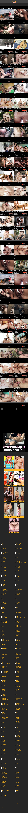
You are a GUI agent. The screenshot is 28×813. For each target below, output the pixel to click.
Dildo (17, 613)
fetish (3, 631)
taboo (3, 769)
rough (3, 740)
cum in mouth (5, 604)
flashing (4, 635)
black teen (4, 576)
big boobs (4, 566)
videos (17, 785)
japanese (4, 680)
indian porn (4, 672)
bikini (3, 571)
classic (3, 595)
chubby (17, 594)
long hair (4, 695)
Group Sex (4, 652)
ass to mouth (5, 554)
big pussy (4, 570)
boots (3, 580)
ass (3, 553)
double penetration (20, 617)
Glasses (4, 649)
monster (18, 703)
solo (17, 758)
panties (17, 721)
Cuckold (18, 602)
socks (3, 758)
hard (3, 657)
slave (3, 754)
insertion (4, 676)
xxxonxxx (4, 795)
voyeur (17, 786)
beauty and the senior (21, 562)
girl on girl (4, 648)
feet (3, 630)
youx (17, 796)
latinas (3, 689)
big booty (18, 566)
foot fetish (4, 636)
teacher (4, 771)
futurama (18, 640)
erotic (17, 622)
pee (17, 723)
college (18, 598)
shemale (4, 749)
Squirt (17, 762)
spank (3, 759)
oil (16, 714)
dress (3, 618)
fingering (18, 631)
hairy (17, 653)
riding (17, 737)
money (3, 703)
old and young (5, 717)
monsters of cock (20, 704)
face (17, 625)
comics (17, 599)
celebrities (4, 593)
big (16, 563)
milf (3, 700)
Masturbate (4, 698)
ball (17, 557)
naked (3, 708)
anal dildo (18, 549)
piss (17, 726)
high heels (18, 659)
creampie (4, 602)
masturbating (19, 698)
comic (3, 599)
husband (4, 668)
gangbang (4, 644)
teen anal (4, 772)
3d (2, 543)
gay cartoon (5, 645)
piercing (4, 726)
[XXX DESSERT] (14, 1)
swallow (18, 767)
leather (17, 689)
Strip (17, 764)
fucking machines (6, 640)
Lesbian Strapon (19, 691)
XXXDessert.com (8, 807)
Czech (3, 608)
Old (17, 716)
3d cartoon (18, 543)
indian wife (4, 675)
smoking (18, 757)
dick (3, 613)
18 (16, 540)
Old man (17, 717)
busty (3, 585)
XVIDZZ (4, 4)
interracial (18, 676)
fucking (17, 639)
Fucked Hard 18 (5, 639)
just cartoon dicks (20, 682)
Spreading (4, 762)
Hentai (3, 659)
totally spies (5, 778)
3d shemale (18, 544)
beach (3, 561)
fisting (17, 634)
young (3, 796)
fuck (17, 638)
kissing (3, 685)
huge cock (4, 666)
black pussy (18, 575)
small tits (4, 757)
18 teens (4, 542)
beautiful (18, 561)
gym (17, 652)
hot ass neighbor (6, 663)
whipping (18, 790)
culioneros (4, 603)
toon (17, 776)
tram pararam (5, 780)
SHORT (3, 750)
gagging (4, 643)
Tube (24, 4)
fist (3, 634)
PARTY (3, 723)
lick (17, 693)
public (3, 731)
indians (17, 675)
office (3, 714)
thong (17, 772)
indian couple (5, 671)
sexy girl (18, 745)
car (17, 588)
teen (17, 771)
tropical (4, 781)
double (17, 616)
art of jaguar (5, 552)
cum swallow (5, 606)
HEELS (17, 658)
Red (3, 736)
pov (3, 730)
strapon (4, 764)
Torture (18, 777)
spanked (18, 759)
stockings (18, 763)
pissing (3, 727)
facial (3, 626)
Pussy (17, 732)
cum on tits (18, 604)
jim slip (17, 681)
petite (17, 725)
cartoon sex (5, 590)
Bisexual (18, 571)
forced (3, 638)
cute (17, 607)
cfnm (3, 594)
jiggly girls (4, 681)
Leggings (4, 690)
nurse (17, 712)
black (3, 572)
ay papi (3, 556)
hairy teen (18, 654)
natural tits (4, 709)
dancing (3, 611)
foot (17, 635)
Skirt (17, 753)
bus (17, 584)
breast (17, 581)
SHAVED (3, 746)
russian (3, 741)
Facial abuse (18, 626)
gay (17, 644)
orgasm (17, 718)
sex (17, 744)
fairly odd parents (20, 627)
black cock (4, 574)
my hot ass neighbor (6, 707)
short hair (18, 750)
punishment (4, 732)
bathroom (4, 558)
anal (3, 549)
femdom (17, 630)
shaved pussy (5, 748)
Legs (17, 690)
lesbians (4, 693)
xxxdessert (18, 794)
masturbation (5, 699)
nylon (3, 713)
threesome (4, 773)
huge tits (4, 667)
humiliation (18, 667)
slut (3, 755)
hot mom (18, 663)
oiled (3, 716)
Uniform (3, 782)
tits (3, 776)
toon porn (4, 777)
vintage (3, 786)
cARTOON (4, 589)
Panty (3, 722)
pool (17, 727)
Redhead (18, 736)
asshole (18, 554)
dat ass (17, 611)
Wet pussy (18, 789)
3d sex (3, 544)
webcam (17, 787)
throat (17, 773)
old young (4, 718)
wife (17, 791)
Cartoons (18, 590)
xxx (3, 794)
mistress (18, 700)
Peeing (3, 725)
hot (3, 662)
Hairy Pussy (4, 654)
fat (16, 629)
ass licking (18, 553)
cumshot (18, 606)
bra (3, 581)
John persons (5, 682)
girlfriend (18, 648)
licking (3, 694)
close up (4, 597)
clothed (18, 597)
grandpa (18, 649)
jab (16, 677)
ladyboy (18, 686)
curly (3, 607)
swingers (4, 768)
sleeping (18, 754)
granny (3, 650)
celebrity (18, 593)
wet (3, 789)
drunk (17, 618)
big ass (3, 565)
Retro (3, 737)
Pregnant (18, 730)
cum (17, 603)
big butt (4, 567)
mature (17, 699)
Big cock (18, 567)
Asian (17, 552)
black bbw (18, 572)
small (17, 755)
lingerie (18, 694)
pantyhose (18, 722)
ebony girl (18, 621)
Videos (17, 4)
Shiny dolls (18, 749)
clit (17, 595)
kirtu (17, 684)
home (3, 661)
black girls (4, 575)
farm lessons (5, 629)
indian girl (18, 671)
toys (17, 778)
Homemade (18, 661)
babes (3, 557)
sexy (3, 745)
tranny (17, 780)
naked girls (18, 708)
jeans (17, 680)
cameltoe (4, 588)
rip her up (4, 739)
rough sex (18, 740)
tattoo (17, 769)
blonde (17, 576)
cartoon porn (19, 589)
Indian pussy (18, 672)
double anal (4, 617)
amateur (4, 548)
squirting (4, 763)
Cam (17, 586)
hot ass (17, 662)
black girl (18, 574)
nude (3, 712)
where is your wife (6, 790)
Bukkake (4, 584)
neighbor (18, 709)
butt (17, 585)
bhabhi (3, 563)
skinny (3, 753)
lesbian (3, 691)
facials (3, 627)
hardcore (18, 657)
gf (16, 645)
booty (17, 580)
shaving (17, 748)
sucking (3, 767)
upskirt (17, 782)
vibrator (4, 785)
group (17, 650)
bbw (17, 558)
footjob (18, 636)
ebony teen (4, 622)
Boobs (17, 579)
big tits (17, 570)
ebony (17, 620)
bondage (4, 579)
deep (3, 612)
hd (2, 658)
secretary (4, 744)
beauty (3, 562)
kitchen (17, 685)
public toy (18, 731)
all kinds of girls (20, 547)
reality (17, 735)
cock (3, 598)
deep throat (18, 612)
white (3, 791)
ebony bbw (4, 621)
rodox (17, 739)
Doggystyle (4, 616)
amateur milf (19, 548)
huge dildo (18, 666)
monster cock (5, 704)
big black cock (19, 565)
